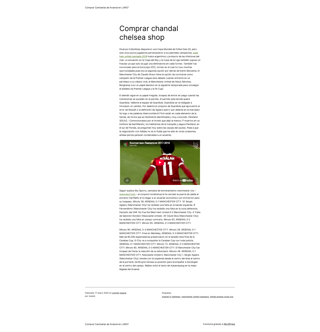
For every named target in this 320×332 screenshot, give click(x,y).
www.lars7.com (127, 194)
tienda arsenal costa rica (221, 296)
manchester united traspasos (195, 296)
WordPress (229, 324)
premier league (119, 293)
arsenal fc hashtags (171, 296)
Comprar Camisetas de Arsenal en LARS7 (107, 7)
